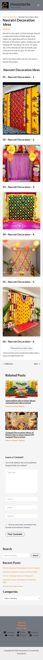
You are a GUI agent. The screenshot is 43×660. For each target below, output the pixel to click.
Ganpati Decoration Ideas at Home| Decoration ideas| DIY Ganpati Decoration (19, 434)
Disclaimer (22, 625)
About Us (21, 622)
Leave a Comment (11, 406)
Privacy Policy (21, 628)
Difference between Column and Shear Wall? (20, 572)
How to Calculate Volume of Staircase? (18, 576)
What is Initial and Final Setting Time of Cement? (21, 568)
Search (35, 555)
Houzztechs (20, 4)
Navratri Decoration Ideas (13, 586)
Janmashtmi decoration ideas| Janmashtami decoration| (20, 401)
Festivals (21, 406)
